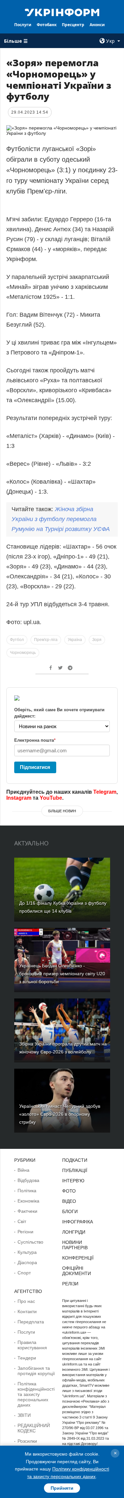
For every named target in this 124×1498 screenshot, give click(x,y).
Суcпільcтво (30, 1242)
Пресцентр (73, 24)
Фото (69, 1191)
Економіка (28, 1201)
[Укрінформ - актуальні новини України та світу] (62, 12)
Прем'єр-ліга (46, 639)
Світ (22, 1221)
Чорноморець (23, 652)
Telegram (104, 792)
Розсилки (27, 1441)
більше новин (62, 811)
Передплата (31, 1321)
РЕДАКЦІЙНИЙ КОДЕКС (34, 1428)
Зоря (97, 639)
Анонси (97, 24)
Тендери (27, 1358)
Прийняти (62, 1488)
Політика (27, 1190)
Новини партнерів (75, 1245)
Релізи (70, 1283)
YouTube (51, 798)
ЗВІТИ (24, 1415)
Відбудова (28, 1180)
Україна (75, 639)
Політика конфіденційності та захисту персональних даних (36, 1394)
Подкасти (74, 1160)
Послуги (22, 24)
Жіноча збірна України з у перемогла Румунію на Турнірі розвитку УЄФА (61, 519)
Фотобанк (47, 24)
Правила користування (32, 1345)
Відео (69, 1201)
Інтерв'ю (73, 1180)
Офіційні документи (76, 1270)
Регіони (25, 1231)
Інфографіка (77, 1221)
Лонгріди (73, 1232)
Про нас (26, 1301)
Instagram (18, 798)
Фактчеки (27, 1211)
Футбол (17, 639)
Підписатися (35, 767)
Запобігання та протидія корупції (36, 1370)
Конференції (78, 1257)
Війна (23, 1170)
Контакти (27, 1311)
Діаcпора (27, 1262)
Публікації (74, 1170)
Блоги (70, 1211)
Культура (27, 1252)
